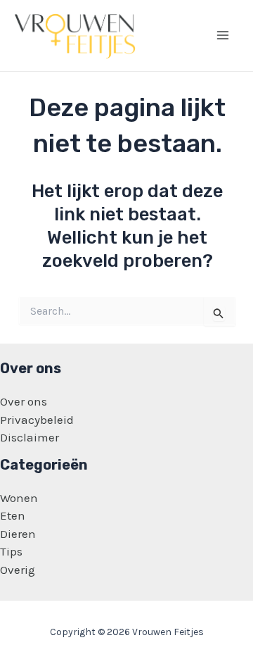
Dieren (18, 534)
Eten (12, 515)
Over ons (23, 401)
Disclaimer (29, 437)
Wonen (19, 498)
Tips (11, 551)
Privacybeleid (37, 420)
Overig (17, 570)
